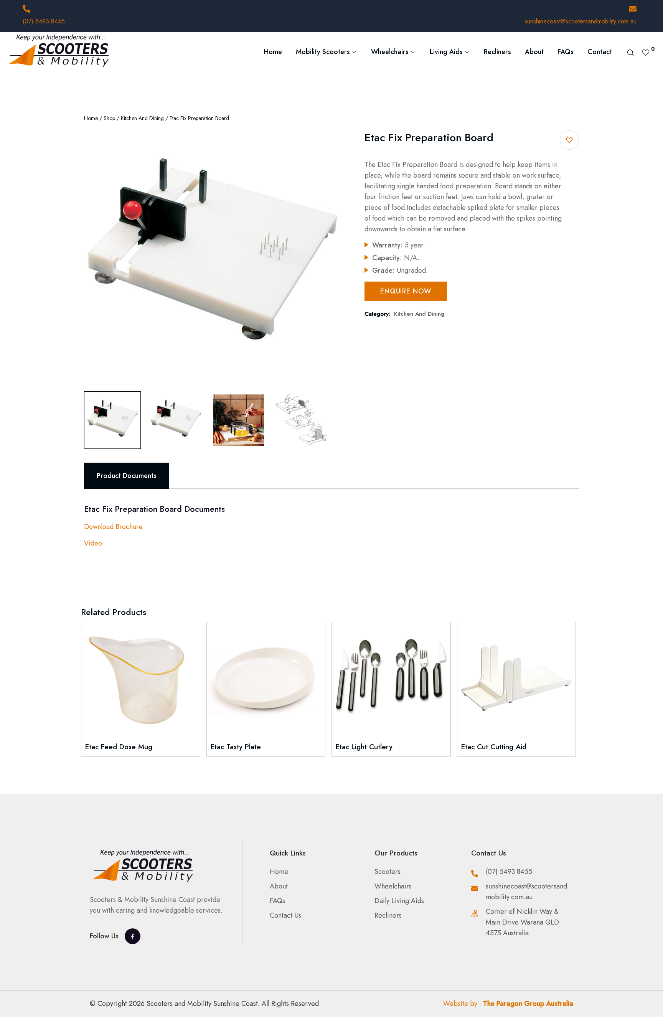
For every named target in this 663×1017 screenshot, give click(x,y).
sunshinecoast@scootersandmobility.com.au (580, 21)
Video (93, 543)
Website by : (508, 1004)
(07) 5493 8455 (44, 21)
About (534, 52)
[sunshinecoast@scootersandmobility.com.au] (633, 9)
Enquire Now (405, 291)
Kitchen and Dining (142, 118)
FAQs (565, 52)
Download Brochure (113, 527)
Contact (599, 52)
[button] (569, 140)
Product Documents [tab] (127, 476)
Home (273, 52)
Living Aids (446, 52)
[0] (646, 52)
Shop (109, 118)
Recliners (497, 52)
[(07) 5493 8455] (26, 9)
